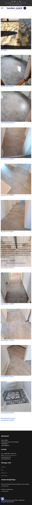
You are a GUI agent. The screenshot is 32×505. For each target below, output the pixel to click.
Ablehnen (12, 260)
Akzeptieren (4, 260)
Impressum (22, 263)
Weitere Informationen (12, 263)
